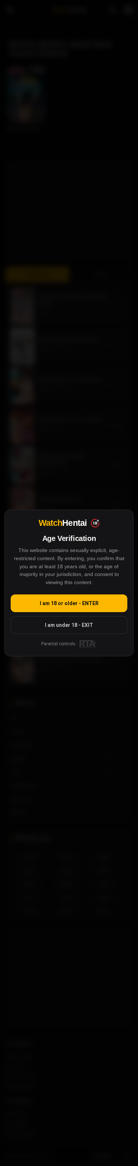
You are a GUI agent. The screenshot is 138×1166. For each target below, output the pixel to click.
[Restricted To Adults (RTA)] (88, 644)
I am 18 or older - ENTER (69, 603)
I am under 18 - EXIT (69, 625)
